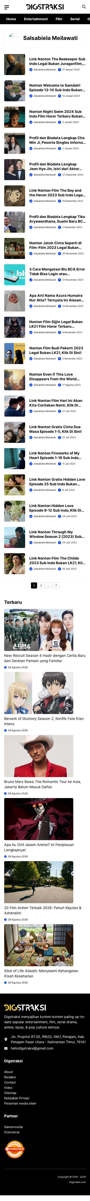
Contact (10, 1082)
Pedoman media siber (20, 1103)
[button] (84, 6)
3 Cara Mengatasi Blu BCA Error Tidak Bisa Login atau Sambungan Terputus (57, 274)
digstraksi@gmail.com (35, 1048)
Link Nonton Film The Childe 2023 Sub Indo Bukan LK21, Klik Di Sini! (57, 563)
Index (8, 1088)
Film (59, 19)
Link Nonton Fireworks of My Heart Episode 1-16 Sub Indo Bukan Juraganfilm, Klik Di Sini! (56, 458)
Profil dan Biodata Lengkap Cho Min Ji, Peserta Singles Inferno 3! (57, 142)
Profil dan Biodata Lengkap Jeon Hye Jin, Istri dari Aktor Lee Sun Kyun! (54, 169)
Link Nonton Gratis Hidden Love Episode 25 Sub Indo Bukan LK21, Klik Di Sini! (57, 484)
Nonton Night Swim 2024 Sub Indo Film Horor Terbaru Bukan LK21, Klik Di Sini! (56, 116)
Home (11, 19)
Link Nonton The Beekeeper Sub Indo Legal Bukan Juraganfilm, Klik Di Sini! (57, 63)
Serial (75, 19)
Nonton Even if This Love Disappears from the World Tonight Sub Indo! (53, 379)
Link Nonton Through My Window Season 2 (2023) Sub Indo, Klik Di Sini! (55, 536)
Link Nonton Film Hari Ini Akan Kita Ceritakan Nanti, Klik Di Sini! (55, 405)
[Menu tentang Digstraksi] (6, 7)
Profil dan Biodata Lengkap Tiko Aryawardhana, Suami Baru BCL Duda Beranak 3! (57, 221)
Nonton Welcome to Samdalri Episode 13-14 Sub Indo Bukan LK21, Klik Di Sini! (55, 90)
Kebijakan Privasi (16, 1098)
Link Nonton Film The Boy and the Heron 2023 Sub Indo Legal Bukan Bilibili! (56, 195)
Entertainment (36, 19)
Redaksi (10, 1077)
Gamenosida (13, 1127)
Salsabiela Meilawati (45, 69)
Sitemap (10, 1093)
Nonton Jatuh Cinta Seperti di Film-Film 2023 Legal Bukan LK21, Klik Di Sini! (55, 247)
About (8, 1072)
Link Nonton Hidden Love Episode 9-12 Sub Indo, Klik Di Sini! (55, 510)
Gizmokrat (11, 1132)
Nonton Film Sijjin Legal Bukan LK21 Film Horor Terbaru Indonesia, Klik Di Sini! (56, 326)
